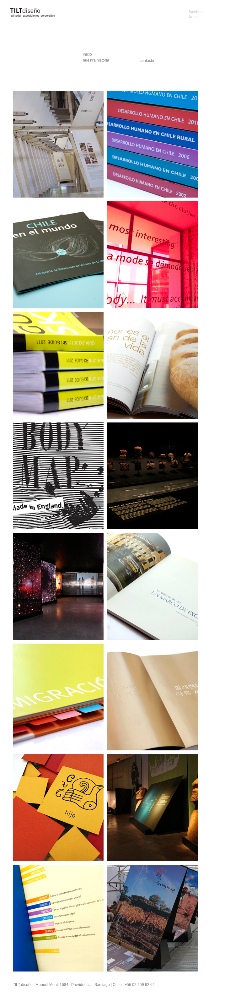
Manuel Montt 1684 (51, 984)
